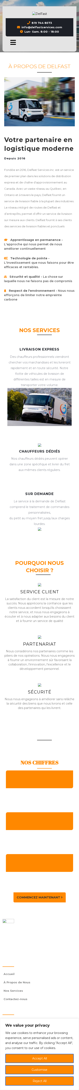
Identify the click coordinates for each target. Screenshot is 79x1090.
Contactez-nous (15, 999)
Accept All (39, 1058)
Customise (39, 1070)
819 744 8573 (42, 22)
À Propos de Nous (17, 982)
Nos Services (13, 990)
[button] (11, 42)
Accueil (9, 974)
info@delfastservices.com (41, 27)
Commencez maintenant (39, 897)
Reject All (40, 1081)
